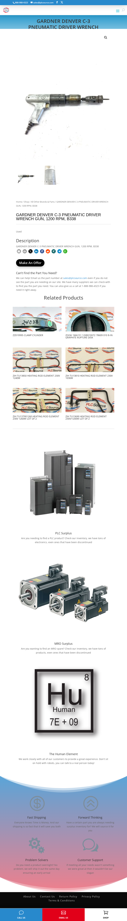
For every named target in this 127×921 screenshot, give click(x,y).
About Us (29, 896)
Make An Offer (30, 263)
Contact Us (47, 896)
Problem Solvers (36, 860)
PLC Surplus (63, 533)
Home (19, 201)
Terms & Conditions (61, 900)
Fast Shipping (36, 817)
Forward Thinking (90, 817)
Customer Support (90, 860)
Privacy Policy (91, 896)
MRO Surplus (63, 644)
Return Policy (68, 896)
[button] (106, 38)
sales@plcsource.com (75, 278)
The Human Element (63, 754)
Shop (26, 201)
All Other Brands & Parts (43, 201)
